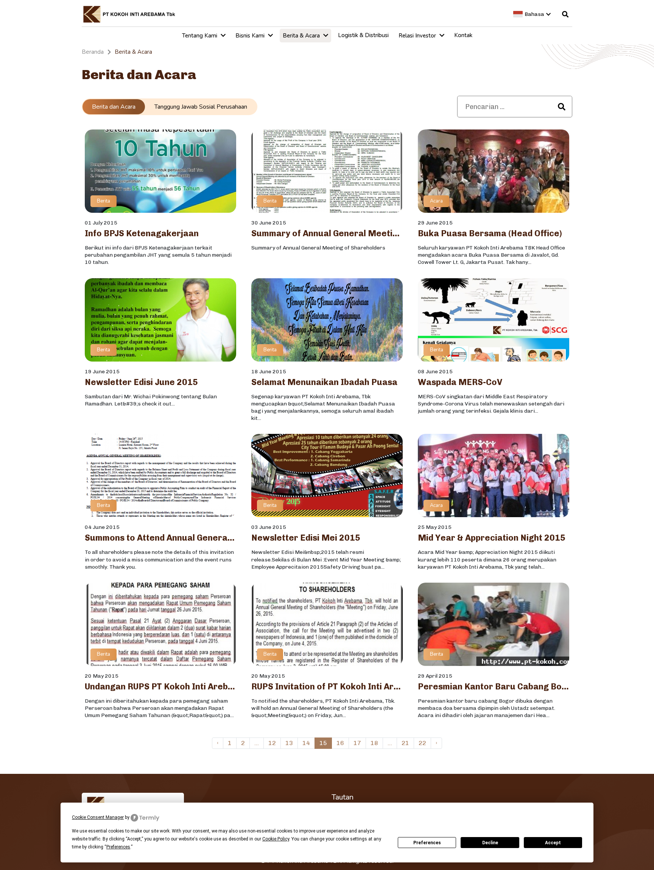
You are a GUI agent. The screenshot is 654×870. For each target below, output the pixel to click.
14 (306, 743)
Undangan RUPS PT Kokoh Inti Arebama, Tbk (160, 687)
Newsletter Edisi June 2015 (141, 382)
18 (374, 743)
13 (289, 743)
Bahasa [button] (534, 14)
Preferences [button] (118, 847)
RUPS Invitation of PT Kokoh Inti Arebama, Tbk (327, 687)
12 (272, 743)
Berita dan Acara (113, 107)
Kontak (463, 35)
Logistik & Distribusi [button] (363, 35)
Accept (553, 842)
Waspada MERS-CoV (460, 382)
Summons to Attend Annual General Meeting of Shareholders (160, 538)
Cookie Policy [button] (275, 839)
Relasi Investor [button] (418, 35)
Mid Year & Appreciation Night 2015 (491, 538)
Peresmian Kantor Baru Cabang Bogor (493, 687)
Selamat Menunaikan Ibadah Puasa (324, 382)
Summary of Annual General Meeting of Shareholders (327, 233)
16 (340, 743)
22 (422, 743)
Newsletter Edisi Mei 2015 (305, 538)
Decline (490, 842)
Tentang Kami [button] (200, 35)
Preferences (427, 842)
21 (405, 743)
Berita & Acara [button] (302, 35)
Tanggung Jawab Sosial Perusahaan (200, 107)
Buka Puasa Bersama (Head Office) (490, 233)
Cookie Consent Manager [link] (98, 817)
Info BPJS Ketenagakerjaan (142, 233)
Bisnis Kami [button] (250, 35)
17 (357, 743)
